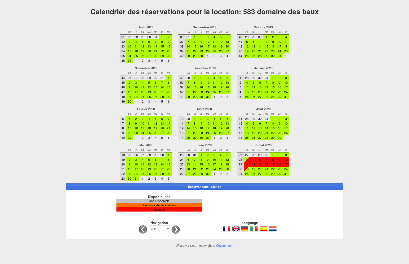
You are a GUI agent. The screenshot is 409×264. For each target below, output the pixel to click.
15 (273, 164)
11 (247, 164)
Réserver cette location (204, 186)
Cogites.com (224, 245)
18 (247, 169)
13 (260, 164)
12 (253, 164)
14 (266, 164)
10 (286, 159)
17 (286, 164)
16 (279, 164)
